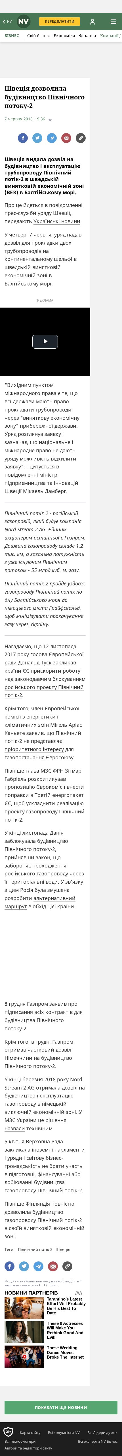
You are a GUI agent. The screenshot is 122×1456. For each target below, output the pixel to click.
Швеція (63, 1249)
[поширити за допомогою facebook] (23, 138)
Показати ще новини (61, 1407)
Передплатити (59, 21)
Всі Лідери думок (102, 1432)
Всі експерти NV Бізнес (97, 1441)
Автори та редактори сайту (28, 1448)
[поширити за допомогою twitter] (37, 138)
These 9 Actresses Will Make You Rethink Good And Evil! (65, 1330)
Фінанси (87, 35)
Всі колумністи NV (64, 1432)
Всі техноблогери (20, 1441)
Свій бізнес (38, 35)
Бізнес (12, 35)
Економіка (64, 35)
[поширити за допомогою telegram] (52, 138)
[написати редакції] (66, 138)
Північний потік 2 (35, 1249)
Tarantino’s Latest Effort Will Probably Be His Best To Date (66, 1306)
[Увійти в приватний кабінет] (92, 21)
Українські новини (56, 221)
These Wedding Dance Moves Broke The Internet (65, 1352)
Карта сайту (30, 1432)
